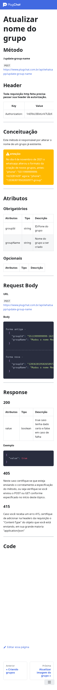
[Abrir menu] (49, 682)
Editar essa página (18, 647)
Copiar (48, 325)
